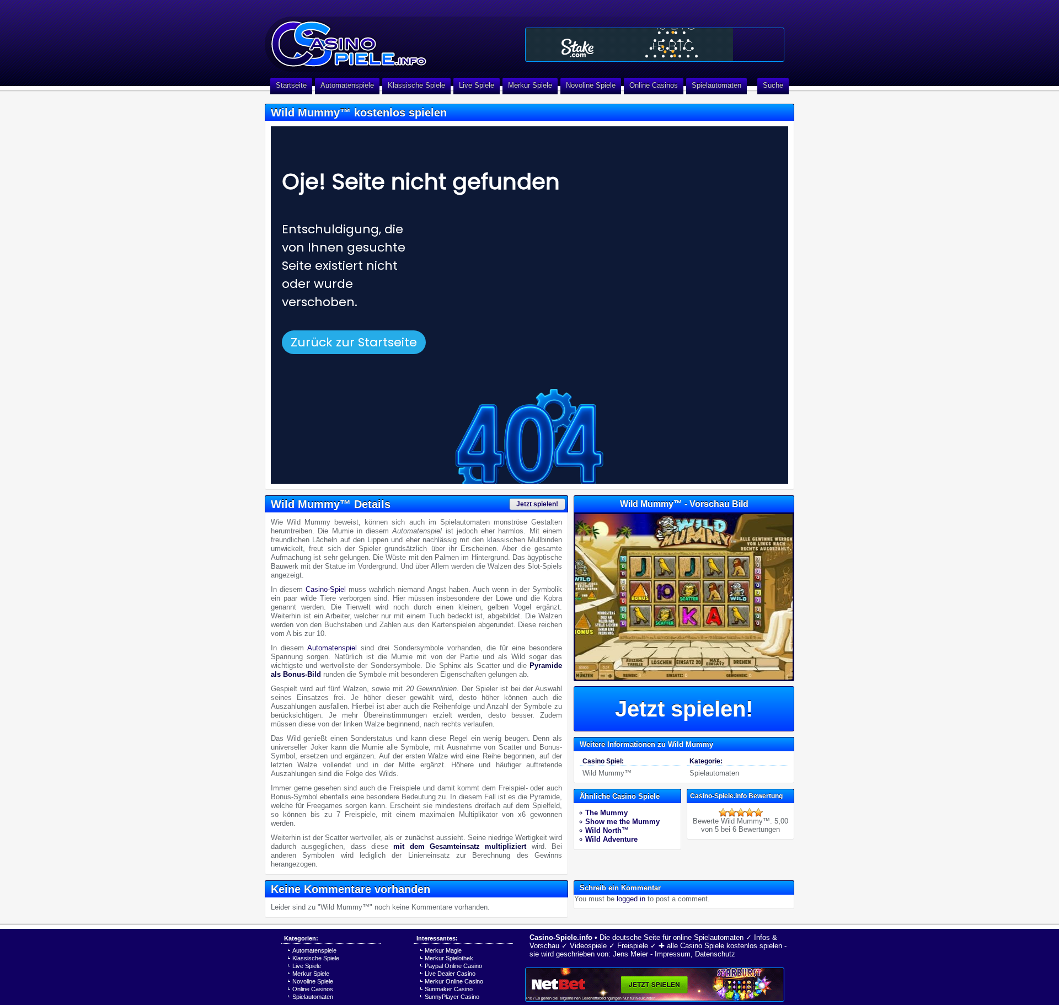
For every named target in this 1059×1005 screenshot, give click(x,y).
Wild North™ (607, 830)
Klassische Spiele (416, 85)
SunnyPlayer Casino (452, 996)
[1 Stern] (723, 812)
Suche (773, 85)
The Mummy (606, 813)
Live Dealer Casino (450, 973)
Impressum (673, 954)
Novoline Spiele (591, 85)
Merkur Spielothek (449, 958)
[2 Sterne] (732, 812)
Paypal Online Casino (453, 966)
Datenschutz (715, 954)
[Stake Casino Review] (654, 45)
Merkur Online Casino (454, 981)
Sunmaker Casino (449, 989)
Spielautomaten (716, 85)
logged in (631, 899)
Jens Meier (630, 954)
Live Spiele (476, 85)
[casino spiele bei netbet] (654, 984)
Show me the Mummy (622, 821)
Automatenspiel (332, 648)
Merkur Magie (443, 950)
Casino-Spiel (326, 589)
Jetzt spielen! (537, 504)
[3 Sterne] (740, 812)
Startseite (291, 85)
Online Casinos (653, 85)
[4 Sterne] (749, 812)
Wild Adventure (611, 839)
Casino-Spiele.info (561, 937)
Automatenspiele (347, 85)
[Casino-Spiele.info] (391, 39)
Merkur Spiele (530, 85)
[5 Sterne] (758, 812)
